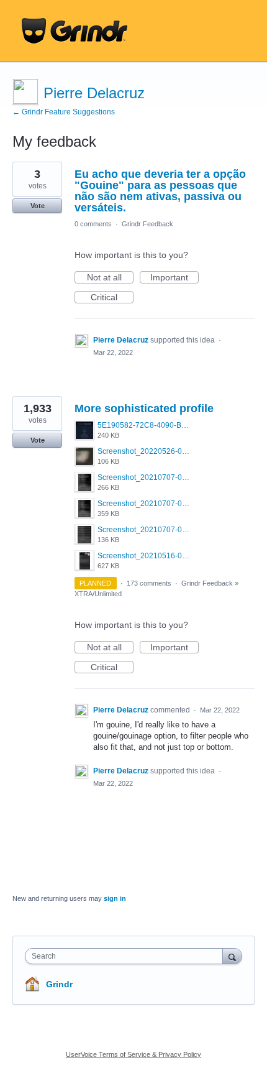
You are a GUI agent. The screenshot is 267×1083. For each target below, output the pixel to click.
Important (174, 277)
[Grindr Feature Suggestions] (74, 31)
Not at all (110, 277)
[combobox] (126, 956)
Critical (112, 297)
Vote (37, 206)
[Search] (232, 956)
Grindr (59, 984)
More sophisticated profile (144, 408)
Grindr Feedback (147, 224)
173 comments (149, 583)
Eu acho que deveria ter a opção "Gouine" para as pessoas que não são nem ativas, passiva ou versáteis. (160, 191)
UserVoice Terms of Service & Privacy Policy (133, 1054)
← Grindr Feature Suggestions (63, 112)
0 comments (93, 224)
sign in (115, 898)
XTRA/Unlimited (98, 593)
